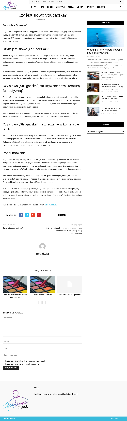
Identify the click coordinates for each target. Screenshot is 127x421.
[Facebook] (120, 1)
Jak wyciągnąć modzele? (13, 228)
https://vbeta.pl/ (51, 205)
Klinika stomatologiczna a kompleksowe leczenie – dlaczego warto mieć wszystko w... (112, 86)
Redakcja (42, 253)
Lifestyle (60, 7)
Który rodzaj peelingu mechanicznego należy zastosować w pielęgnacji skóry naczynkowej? (64, 230)
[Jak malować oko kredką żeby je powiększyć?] (15, 284)
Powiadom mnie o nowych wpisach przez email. (22, 364)
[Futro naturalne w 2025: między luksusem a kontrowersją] (93, 111)
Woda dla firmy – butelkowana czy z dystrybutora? (104, 51)
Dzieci (50, 7)
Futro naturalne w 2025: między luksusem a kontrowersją (111, 109)
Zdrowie (101, 7)
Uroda (80, 7)
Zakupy (90, 7)
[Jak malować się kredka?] (42, 284)
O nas (44, 2)
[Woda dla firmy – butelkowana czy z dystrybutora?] (105, 37)
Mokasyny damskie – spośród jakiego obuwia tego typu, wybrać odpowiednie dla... (112, 74)
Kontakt (59, 2)
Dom (41, 7)
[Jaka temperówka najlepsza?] (69, 284)
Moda (71, 7)
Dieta (33, 7)
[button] (121, 7)
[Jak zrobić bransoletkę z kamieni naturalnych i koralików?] (93, 99)
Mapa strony (115, 419)
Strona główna (35, 2)
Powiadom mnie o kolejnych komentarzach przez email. (25, 361)
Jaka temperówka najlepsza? (69, 295)
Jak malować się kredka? (42, 295)
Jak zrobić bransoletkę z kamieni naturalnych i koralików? (112, 97)
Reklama (51, 2)
